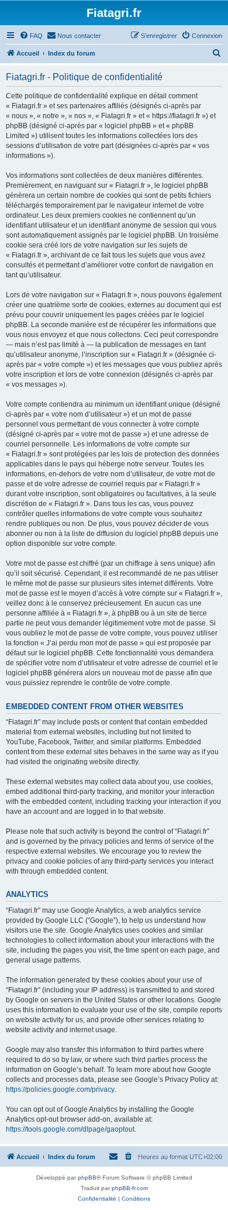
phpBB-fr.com (130, 1188)
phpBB (87, 1177)
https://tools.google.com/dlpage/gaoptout (70, 1129)
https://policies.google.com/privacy (60, 1089)
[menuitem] (31, 36)
